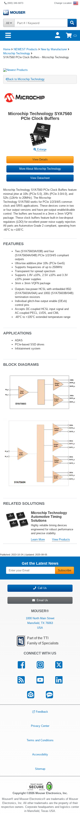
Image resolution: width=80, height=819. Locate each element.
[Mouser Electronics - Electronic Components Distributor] (40, 12)
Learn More (38, 539)
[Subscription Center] (30, 694)
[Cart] (71, 35)
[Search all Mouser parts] (72, 23)
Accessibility (40, 754)
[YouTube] (40, 679)
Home (6, 49)
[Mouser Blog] (49, 694)
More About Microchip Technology (40, 168)
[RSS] (21, 679)
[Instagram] (40, 664)
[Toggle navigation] (8, 35)
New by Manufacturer (54, 49)
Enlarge (41, 149)
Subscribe (64, 570)
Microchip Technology (16, 53)
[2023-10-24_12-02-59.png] (40, 453)
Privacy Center (40, 725)
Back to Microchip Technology (26, 79)
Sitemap (40, 768)
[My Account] (58, 35)
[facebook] (21, 664)
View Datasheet (40, 178)
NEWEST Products (26, 49)
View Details (40, 159)
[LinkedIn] (59, 679)
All (8, 23)
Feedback (42, 711)
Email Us (41, 600)
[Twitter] (59, 664)
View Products (61, 539)
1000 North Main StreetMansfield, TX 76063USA (40, 623)
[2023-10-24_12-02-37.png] (40, 392)
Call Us (41, 588)
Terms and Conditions (40, 740)
